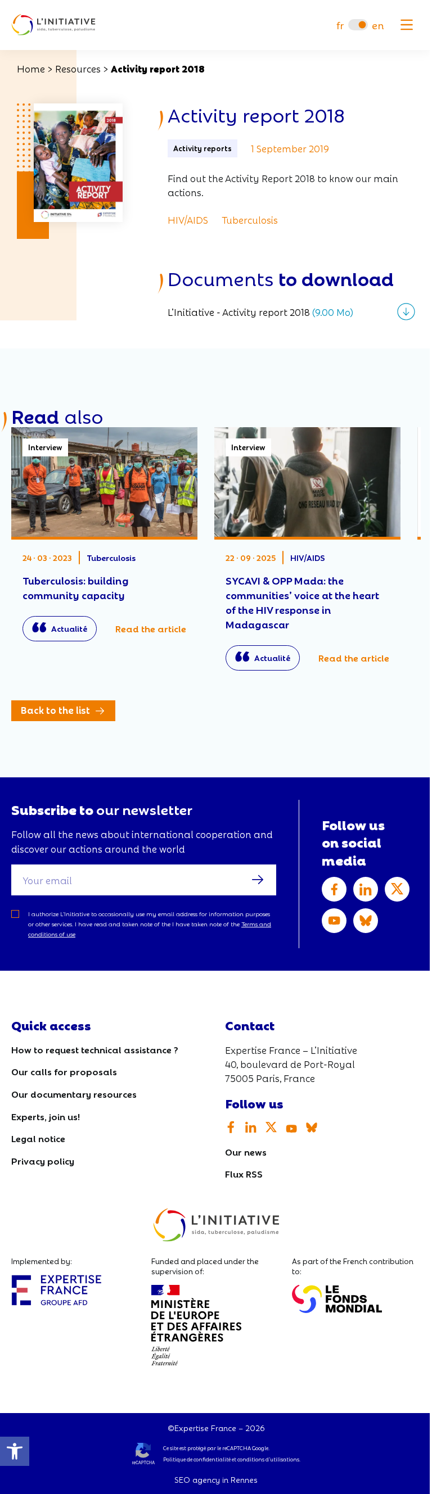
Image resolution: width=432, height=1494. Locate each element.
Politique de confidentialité (197, 1459)
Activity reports (202, 147)
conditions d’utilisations (268, 1459)
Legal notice (38, 1137)
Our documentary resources (74, 1093)
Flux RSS (244, 1173)
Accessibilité (14, 1451)
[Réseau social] (334, 889)
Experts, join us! (45, 1116)
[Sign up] (258, 879)
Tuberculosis (250, 219)
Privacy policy (42, 1160)
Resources (78, 68)
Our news (246, 1151)
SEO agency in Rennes (216, 1479)
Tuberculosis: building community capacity (104, 540)
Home (31, 68)
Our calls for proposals (64, 1071)
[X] (397, 889)
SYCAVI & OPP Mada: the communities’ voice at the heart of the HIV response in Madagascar (307, 554)
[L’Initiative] (53, 25)
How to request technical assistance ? (94, 1049)
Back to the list (55, 710)
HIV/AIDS (188, 219)
